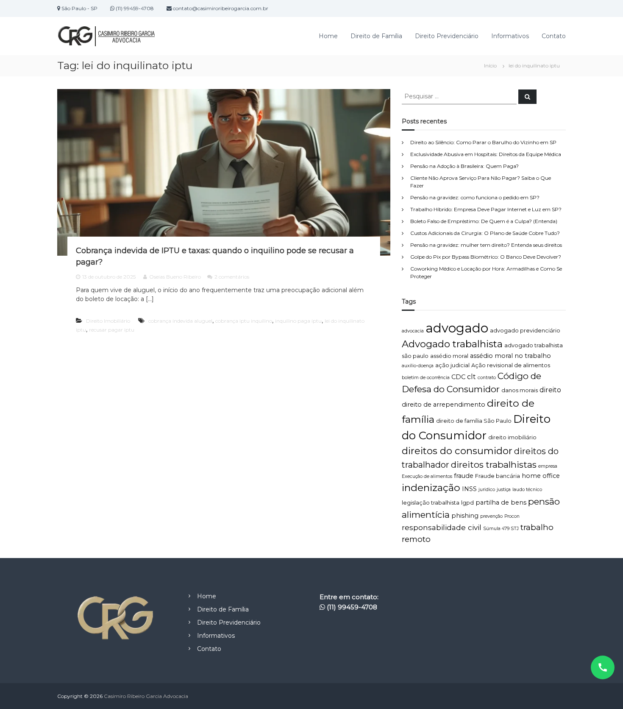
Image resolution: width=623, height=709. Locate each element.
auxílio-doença (418, 365)
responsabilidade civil (441, 527)
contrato (487, 377)
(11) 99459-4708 (352, 607)
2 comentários (231, 277)
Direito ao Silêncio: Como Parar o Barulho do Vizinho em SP (483, 142)
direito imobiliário (512, 437)
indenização (431, 487)
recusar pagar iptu (111, 330)
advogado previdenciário (525, 330)
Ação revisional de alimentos (510, 365)
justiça (504, 489)
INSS (469, 489)
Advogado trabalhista (452, 344)
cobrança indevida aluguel (180, 321)
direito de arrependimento (443, 404)
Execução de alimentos (427, 476)
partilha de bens (501, 502)
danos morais (519, 390)
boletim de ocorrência (426, 377)
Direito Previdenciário (446, 36)
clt (471, 377)
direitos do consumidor (457, 451)
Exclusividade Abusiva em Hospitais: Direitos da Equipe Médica (485, 154)
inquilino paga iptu (298, 321)
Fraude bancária (497, 476)
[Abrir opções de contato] (603, 667)
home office (541, 476)
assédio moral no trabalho (510, 356)
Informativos (510, 36)
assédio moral (449, 356)
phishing (464, 515)
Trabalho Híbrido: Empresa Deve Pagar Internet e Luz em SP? (486, 209)
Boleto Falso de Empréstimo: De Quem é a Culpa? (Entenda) (483, 221)
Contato (554, 36)
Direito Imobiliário (108, 321)
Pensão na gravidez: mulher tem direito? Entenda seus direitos (486, 245)
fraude (463, 476)
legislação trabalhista (430, 503)
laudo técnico (527, 489)
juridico (486, 489)
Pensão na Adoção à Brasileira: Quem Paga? (464, 166)
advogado (457, 328)
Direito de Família (376, 36)
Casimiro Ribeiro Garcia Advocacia (146, 696)
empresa (547, 466)
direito (550, 390)
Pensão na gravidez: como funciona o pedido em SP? (475, 197)
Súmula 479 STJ (501, 528)
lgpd (467, 503)
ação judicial (452, 365)
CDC (458, 377)
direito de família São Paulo (474, 421)
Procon (512, 516)
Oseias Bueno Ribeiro (175, 277)
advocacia (413, 331)
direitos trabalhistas (494, 464)
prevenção (491, 516)
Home (328, 36)
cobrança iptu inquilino (243, 321)
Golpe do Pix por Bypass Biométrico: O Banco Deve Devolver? (485, 257)
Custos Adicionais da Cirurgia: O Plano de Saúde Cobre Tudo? (485, 233)
